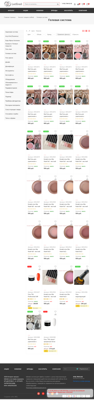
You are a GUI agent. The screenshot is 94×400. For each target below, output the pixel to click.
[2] (30, 73)
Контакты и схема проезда (81, 381)
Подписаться (83, 369)
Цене (33, 31)
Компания (83, 10)
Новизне (38, 31)
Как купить (68, 10)
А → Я (28, 31)
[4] (33, 73)
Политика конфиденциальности (36, 388)
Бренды (54, 10)
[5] (35, 73)
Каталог (11, 10)
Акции (25, 10)
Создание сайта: (11, 396)
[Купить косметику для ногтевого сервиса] (13, 4)
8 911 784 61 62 (78, 377)
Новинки (39, 10)
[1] (28, 73)
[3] (31, 73)
